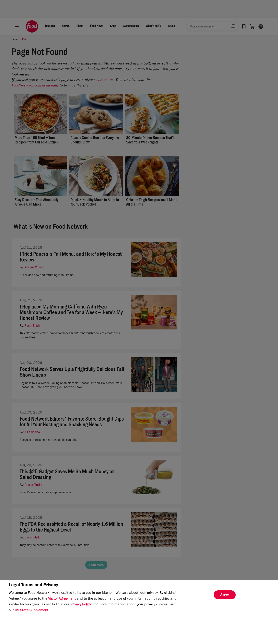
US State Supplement (31, 611)
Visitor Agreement (62, 599)
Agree (224, 595)
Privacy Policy (80, 605)
